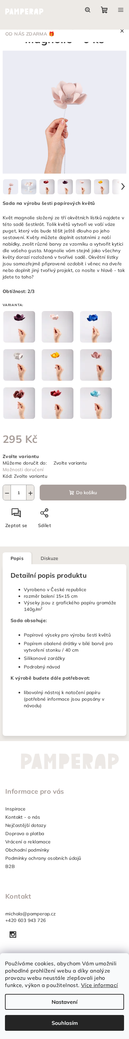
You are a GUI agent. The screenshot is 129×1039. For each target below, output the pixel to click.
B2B (10, 866)
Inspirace (15, 809)
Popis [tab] (17, 558)
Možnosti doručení (23, 469)
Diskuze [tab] (50, 558)
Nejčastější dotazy (25, 825)
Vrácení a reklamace (28, 842)
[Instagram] (13, 934)
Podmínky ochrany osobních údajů (43, 858)
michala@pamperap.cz (30, 914)
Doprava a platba (24, 833)
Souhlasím (65, 1023)
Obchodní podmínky (27, 850)
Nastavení (64, 1002)
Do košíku (86, 492)
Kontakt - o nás (22, 817)
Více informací (99, 985)
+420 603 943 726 (25, 920)
